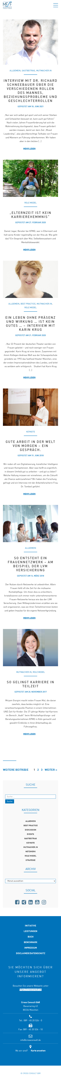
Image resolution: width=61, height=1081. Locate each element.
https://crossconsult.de (31, 990)
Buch (30, 937)
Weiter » (51, 770)
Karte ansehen (38, 1051)
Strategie (30, 860)
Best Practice (28, 304)
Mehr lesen (29, 149)
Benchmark (30, 942)
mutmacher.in (44, 71)
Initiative (30, 926)
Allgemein (15, 71)
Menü (55, 5)
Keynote (30, 432)
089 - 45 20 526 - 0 (33, 1021)
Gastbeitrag (28, 71)
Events (30, 834)
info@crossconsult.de (30, 1040)
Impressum (30, 948)
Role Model (30, 203)
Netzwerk (30, 852)
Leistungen (30, 931)
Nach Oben (30, 1059)
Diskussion (30, 830)
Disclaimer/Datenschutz (30, 953)
